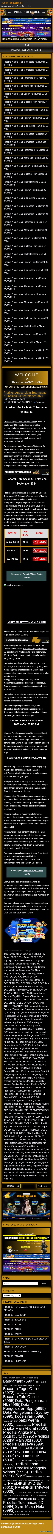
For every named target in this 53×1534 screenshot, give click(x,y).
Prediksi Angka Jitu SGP (15, 1045)
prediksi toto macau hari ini (32, 1139)
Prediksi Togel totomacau (21, 1136)
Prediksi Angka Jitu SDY (30, 1042)
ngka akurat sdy (16, 1032)
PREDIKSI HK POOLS (31, 1068)
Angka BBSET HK (36, 954)
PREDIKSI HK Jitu (26, 1065)
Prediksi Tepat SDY (23, 1126)
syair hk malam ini (34, 1149)
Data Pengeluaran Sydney (34, 1016)
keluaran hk (37, 1019)
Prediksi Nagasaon (21, 1084)
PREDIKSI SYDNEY (14, 1107)
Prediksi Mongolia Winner (24, 1470)
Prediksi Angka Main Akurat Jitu (31, 1052)
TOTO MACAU (39, 1169)
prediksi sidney (11, 1100)
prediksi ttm (32, 1146)
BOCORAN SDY (12, 983)
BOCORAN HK (36, 980)
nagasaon (35, 1025)
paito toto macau (33, 1032)
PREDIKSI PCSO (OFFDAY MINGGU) (22, 1351)
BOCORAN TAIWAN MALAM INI (19, 990)
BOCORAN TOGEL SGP (36, 999)
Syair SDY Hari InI (34, 1153)
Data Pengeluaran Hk (32, 1012)
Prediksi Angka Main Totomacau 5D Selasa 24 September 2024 (25, 394)
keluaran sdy (10, 1022)
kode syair (37, 1022)
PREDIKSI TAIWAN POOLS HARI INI (22, 1123)
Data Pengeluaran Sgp (24, 1406)
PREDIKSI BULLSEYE (15, 1320)
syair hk (20, 1149)
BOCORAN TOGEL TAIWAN (18, 1003)
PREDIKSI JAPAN (13, 1334)
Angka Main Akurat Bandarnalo (30, 967)
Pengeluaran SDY (35, 1035)
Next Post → (44, 1186)
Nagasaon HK (11, 1029)
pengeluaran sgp (12, 1039)
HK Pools (8, 1019)
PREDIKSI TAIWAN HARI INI (28, 1113)
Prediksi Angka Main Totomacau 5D (20, 421)
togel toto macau (12, 1166)
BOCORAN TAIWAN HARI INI (27, 986)
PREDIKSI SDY (11, 1087)
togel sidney (25, 1162)
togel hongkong (31, 1159)
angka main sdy (27, 973)
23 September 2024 (15, 399)
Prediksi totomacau (13, 1143)
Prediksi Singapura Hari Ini (36, 1104)
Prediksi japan (14, 1078)
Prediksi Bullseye (12, 1058)
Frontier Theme (46, 1531)
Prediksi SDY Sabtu (13, 1091)
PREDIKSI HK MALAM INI (26, 1461)
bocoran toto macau (38, 1006)
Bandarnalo (9, 431)
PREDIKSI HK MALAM (15, 1361)
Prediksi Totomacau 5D (15, 1146)
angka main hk (11, 970)
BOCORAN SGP (29, 983)
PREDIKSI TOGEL (18, 1130)
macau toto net (22, 1025)
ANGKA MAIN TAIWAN (26, 977)
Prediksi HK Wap (12, 1071)
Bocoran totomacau (34, 1009)
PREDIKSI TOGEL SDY (19, 1133)
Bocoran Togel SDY (13, 999)
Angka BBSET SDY (13, 957)
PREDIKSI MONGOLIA (15, 1347)
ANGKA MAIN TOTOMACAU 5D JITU (26, 622)
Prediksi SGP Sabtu (31, 1097)
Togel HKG (17, 1159)
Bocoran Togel (37, 993)
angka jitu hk (10, 960)
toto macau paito (27, 1172)
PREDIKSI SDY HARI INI (32, 1087)
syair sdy (19, 1153)
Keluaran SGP (24, 1022)
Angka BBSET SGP (33, 957)
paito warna (21, 1422)
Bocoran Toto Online (14, 1009)
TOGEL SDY (21, 1511)
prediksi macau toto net (15, 1081)
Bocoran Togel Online (33, 996)
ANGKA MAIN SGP (29, 1378)
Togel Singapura (40, 1162)
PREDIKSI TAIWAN (34, 1107)
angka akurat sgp (18, 954)
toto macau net (11, 1172)
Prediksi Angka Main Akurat (26, 1426)
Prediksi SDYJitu (32, 1091)
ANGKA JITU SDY (26, 960)
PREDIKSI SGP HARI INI (32, 1094)
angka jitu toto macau (18, 964)
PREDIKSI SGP (11, 1094)
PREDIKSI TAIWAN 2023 (16, 1110)
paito (20, 838)
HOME (26, 45)
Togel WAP (26, 1166)
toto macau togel (21, 1514)
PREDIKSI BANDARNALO (19, 402)
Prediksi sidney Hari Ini (30, 1100)
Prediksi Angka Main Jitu (16, 1055)
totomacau (15, 1175)
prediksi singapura (13, 1104)
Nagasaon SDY (26, 1029)
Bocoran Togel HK (12, 996)
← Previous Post (11, 1186)
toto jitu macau (24, 1169)
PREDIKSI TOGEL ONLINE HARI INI (26, 50)
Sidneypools (10, 1149)
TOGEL (7, 1159)
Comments (41, 402)
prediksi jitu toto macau (33, 1078)
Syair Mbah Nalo (23, 1508)
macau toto (9, 1025)
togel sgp (13, 1162)
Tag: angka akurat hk (38, 1156)
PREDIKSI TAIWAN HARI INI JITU (20, 1117)
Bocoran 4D (22, 980)
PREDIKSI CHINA (13, 1061)
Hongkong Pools (22, 1019)
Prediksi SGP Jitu (12, 1097)
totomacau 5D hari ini (13, 441)
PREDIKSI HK (30, 1061)
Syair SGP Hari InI (18, 1156)
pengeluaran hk (18, 1035)
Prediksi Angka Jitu (30, 1039)
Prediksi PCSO (38, 1084)
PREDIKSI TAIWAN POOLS (32, 1120)
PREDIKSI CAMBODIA (33, 1058)
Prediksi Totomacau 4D (34, 1143)
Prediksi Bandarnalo (11, 2)
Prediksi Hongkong (30, 1071)
